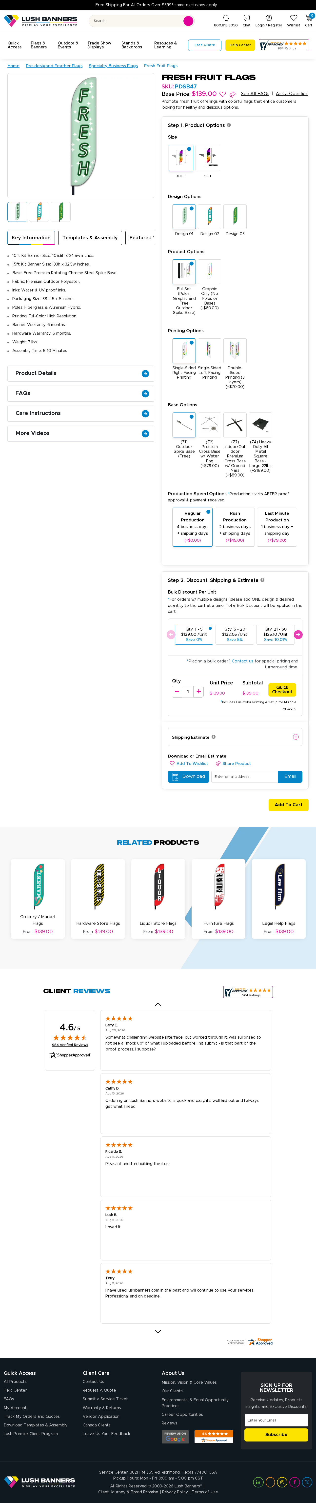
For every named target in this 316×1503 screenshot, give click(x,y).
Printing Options (186, 331)
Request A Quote (99, 1390)
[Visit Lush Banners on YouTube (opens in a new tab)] (270, 1482)
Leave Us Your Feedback (106, 1434)
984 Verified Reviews (70, 1045)
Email (290, 776)
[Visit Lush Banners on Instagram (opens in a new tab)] (282, 1482)
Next (298, 634)
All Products (15, 1382)
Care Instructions (38, 413)
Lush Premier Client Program (31, 1434)
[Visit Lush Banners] (39, 1482)
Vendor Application (101, 1417)
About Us (173, 1373)
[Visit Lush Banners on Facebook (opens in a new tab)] (294, 1482)
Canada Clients (97, 1425)
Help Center (15, 1390)
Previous (171, 634)
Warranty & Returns (102, 1408)
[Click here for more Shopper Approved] (250, 1341)
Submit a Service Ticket (105, 1399)
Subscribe (276, 1435)
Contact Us (93, 1382)
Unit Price (221, 682)
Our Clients (172, 1391)
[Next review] (158, 1331)
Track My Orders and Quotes (32, 1417)
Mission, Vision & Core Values (189, 1382)
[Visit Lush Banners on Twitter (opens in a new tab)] (307, 1482)
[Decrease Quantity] (177, 692)
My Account (15, 1408)
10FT (181, 176)
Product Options (186, 251)
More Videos (33, 433)
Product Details (36, 373)
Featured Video (148, 237)
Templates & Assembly (90, 237)
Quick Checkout (282, 689)
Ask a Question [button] (292, 94)
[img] (70, 1037)
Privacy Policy (175, 1492)
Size (172, 137)
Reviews (169, 1423)
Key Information (31, 237)
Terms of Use (205, 1492)
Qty (176, 681)
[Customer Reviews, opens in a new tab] (283, 45)
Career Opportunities (182, 1415)
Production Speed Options (228, 497)
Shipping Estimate (191, 737)
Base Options (182, 405)
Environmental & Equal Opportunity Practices (195, 1403)
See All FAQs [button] (255, 94)
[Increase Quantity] (198, 692)
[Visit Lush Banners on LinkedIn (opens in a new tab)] (258, 1482)
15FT (208, 176)
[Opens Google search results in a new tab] (175, 1436)
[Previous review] (158, 1004)
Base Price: (176, 94)
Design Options (184, 196)
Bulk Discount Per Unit (192, 592)
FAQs (23, 393)
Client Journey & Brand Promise (128, 1492)
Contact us (242, 661)
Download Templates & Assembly (35, 1425)
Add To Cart (288, 805)
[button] (16, 45)
